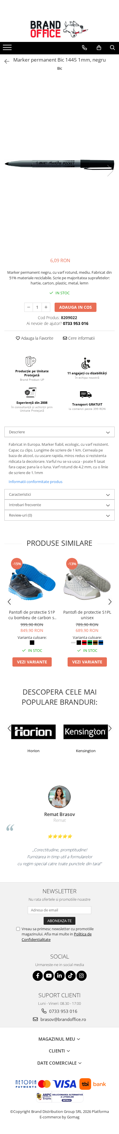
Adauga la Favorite (36, 338)
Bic (59, 68)
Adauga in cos (75, 307)
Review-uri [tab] (20, 515)
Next (110, 171)
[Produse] (8, 49)
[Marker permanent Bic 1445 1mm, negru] (59, 164)
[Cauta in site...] (112, 47)
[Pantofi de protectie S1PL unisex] (87, 581)
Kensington (49, 750)
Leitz (101, 750)
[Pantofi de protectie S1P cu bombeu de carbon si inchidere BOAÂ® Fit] (32, 581)
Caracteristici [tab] (20, 494)
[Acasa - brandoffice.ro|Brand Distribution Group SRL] (59, 29)
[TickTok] (71, 976)
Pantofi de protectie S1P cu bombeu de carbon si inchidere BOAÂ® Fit (31, 614)
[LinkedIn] (60, 976)
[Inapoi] (4, 61)
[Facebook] (38, 976)
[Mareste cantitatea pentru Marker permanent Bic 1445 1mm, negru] (46, 307)
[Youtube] (49, 976)
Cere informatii (81, 338)
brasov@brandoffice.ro (62, 1019)
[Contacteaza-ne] (84, 47)
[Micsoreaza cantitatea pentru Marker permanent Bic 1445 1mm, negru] (28, 307)
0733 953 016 (62, 1011)
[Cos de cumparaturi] (99, 47)
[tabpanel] (59, 164)
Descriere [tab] (17, 431)
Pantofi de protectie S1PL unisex (87, 614)
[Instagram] (82, 976)
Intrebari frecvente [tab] (25, 504)
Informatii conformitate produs (35, 481)
